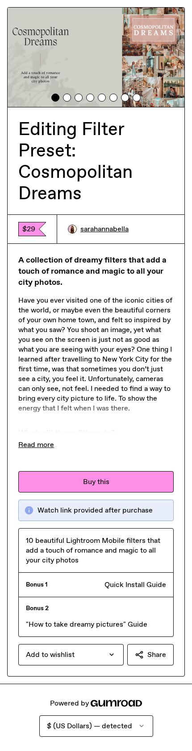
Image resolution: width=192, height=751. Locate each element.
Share (156, 654)
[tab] (55, 98)
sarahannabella (104, 229)
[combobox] (71, 654)
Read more (36, 444)
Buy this (96, 481)
